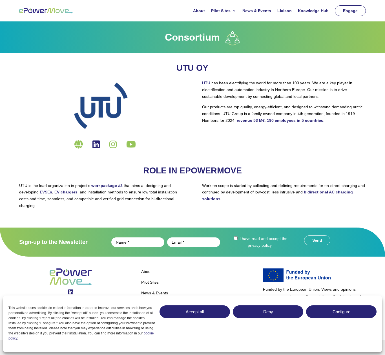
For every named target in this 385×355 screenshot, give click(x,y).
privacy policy (259, 245)
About (199, 10)
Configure (341, 311)
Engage (350, 10)
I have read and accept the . (262, 242)
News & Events (256, 10)
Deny (268, 311)
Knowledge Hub (313, 10)
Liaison (284, 10)
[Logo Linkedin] (70, 292)
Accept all (195, 311)
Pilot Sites (221, 10)
